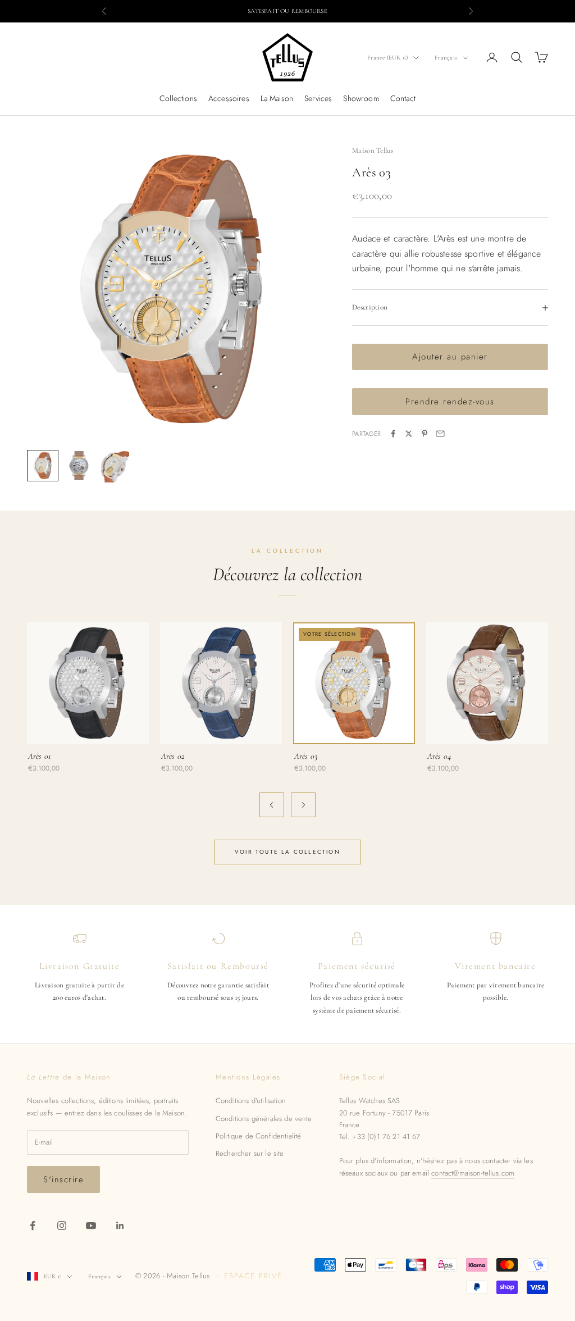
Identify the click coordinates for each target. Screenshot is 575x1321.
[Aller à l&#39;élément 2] (78, 465)
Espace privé (253, 1275)
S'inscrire (63, 1179)
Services (318, 98)
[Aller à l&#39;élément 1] (42, 465)
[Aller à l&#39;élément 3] (114, 467)
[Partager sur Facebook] (393, 433)
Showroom (360, 98)
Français (446, 57)
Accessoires (228, 98)
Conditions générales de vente (264, 1118)
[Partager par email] (440, 433)
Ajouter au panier (450, 356)
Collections (178, 98)
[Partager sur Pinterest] (424, 433)
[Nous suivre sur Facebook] (32, 1225)
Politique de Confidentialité (258, 1136)
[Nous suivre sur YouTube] (91, 1225)
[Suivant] (303, 804)
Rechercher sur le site (250, 1153)
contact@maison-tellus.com (472, 1173)
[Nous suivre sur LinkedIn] (120, 1225)
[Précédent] (271, 804)
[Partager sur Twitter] (408, 433)
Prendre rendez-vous (450, 401)
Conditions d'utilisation (251, 1100)
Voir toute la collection (287, 852)
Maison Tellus (372, 150)
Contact (403, 98)
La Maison (277, 98)
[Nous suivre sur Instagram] (61, 1225)
